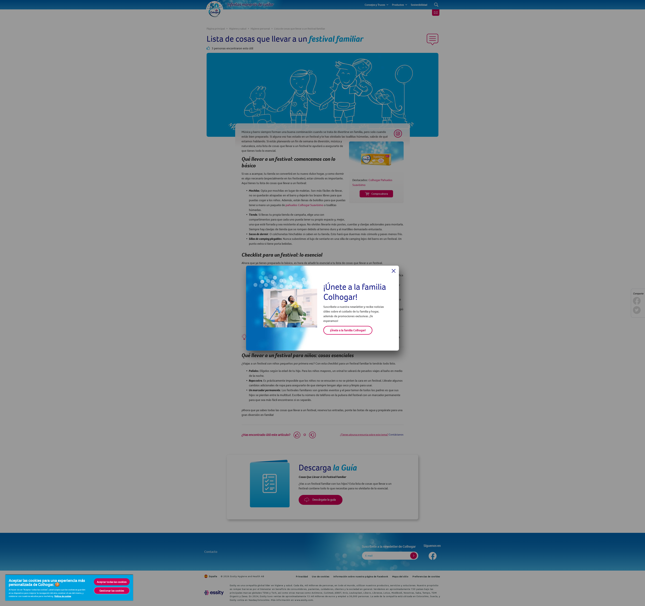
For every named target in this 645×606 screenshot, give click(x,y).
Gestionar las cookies (111, 590)
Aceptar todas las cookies (112, 582)
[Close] (393, 270)
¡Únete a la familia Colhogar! (348, 330)
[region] (69, 587)
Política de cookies (62, 596)
